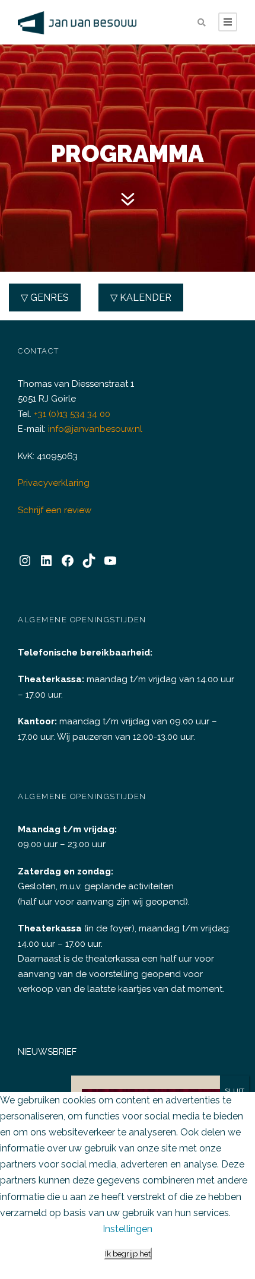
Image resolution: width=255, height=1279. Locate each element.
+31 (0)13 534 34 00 (72, 414)
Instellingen (127, 1229)
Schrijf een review (54, 510)
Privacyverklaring (54, 483)
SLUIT (234, 1091)
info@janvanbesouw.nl (95, 429)
